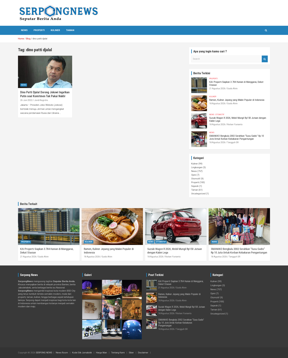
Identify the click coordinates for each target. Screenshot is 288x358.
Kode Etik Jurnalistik (82, 352)
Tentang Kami (118, 352)
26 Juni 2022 (26, 100)
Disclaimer (143, 352)
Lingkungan (196, 167)
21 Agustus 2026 (217, 88)
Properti (39, 30)
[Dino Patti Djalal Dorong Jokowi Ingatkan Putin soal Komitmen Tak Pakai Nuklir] (45, 72)
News (24, 30)
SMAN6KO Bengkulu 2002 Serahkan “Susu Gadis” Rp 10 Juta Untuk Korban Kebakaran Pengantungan (236, 137)
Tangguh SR (233, 142)
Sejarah (195, 186)
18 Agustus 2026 (217, 103)
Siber (131, 352)
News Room (62, 352)
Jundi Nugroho (41, 100)
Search (265, 59)
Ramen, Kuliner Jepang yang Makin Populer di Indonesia (236, 99)
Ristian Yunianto (235, 124)
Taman (70, 30)
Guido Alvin (232, 88)
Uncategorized (198, 193)
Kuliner (55, 30)
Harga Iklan (101, 352)
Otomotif (219, 114)
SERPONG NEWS (44, 352)
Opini (193, 175)
